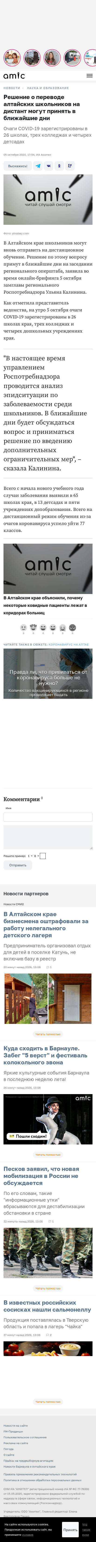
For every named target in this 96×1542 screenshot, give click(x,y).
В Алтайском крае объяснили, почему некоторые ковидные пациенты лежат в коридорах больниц (45, 605)
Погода (8, 1449)
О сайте (8, 1455)
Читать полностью (48, 1034)
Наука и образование (48, 88)
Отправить (17, 865)
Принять (70, 1530)
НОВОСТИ (11, 88)
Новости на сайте (15, 1425)
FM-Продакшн (13, 1431)
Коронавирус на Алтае (69, 644)
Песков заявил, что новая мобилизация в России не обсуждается (41, 1175)
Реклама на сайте (15, 1443)
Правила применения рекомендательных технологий (40, 1474)
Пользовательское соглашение (25, 1437)
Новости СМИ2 (13, 904)
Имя (8, 808)
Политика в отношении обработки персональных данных (42, 1480)
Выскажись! (17, 166)
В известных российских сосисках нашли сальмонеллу (47, 1306)
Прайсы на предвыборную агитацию (28, 1460)
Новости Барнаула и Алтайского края (29, 1466)
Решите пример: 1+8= (21, 856)
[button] (88, 653)
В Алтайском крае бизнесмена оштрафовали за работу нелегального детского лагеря (46, 924)
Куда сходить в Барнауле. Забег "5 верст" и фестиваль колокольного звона (45, 1055)
